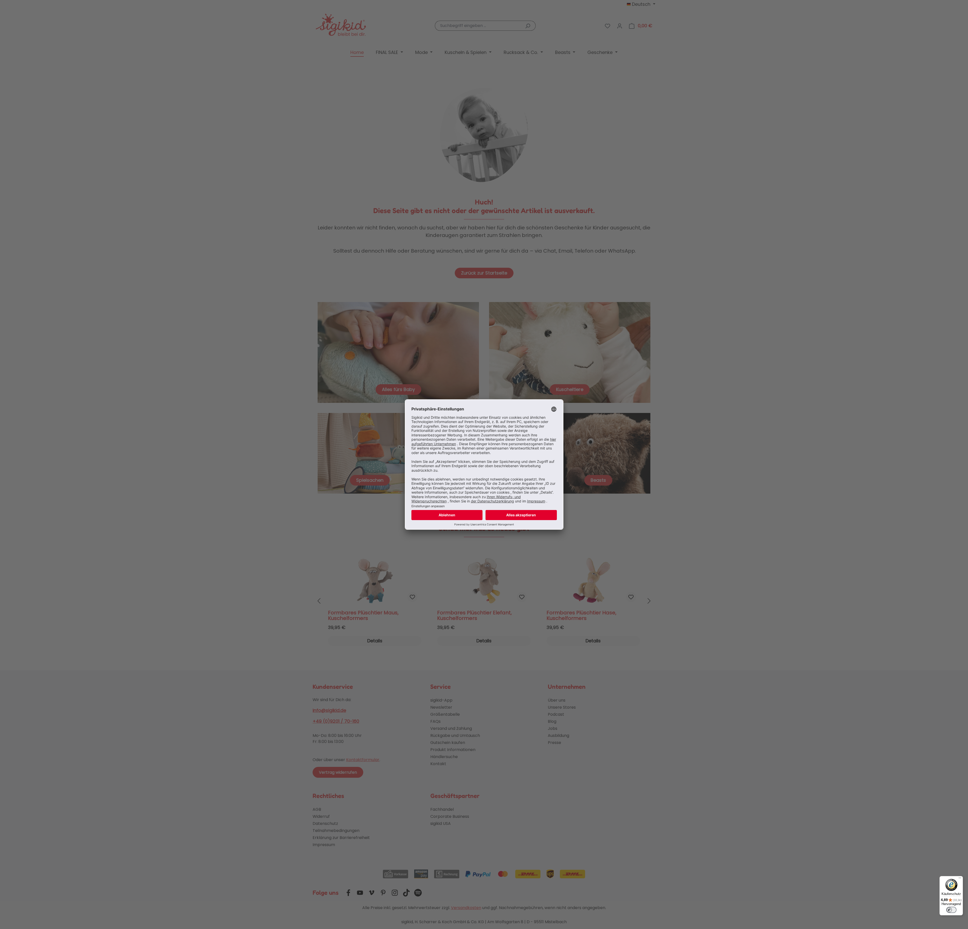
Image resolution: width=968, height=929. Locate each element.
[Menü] (960, 879)
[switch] (951, 910)
